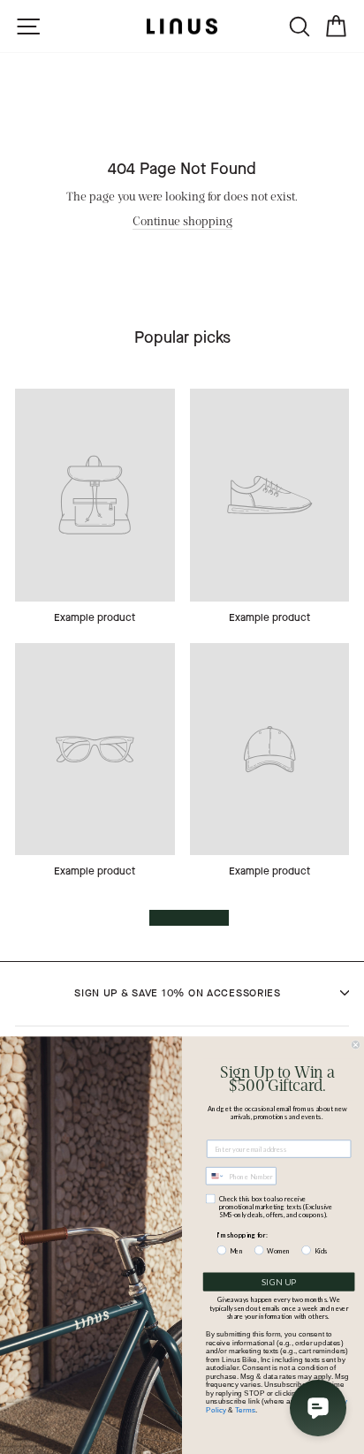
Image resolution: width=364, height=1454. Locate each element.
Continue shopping (182, 220)
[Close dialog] (355, 1044)
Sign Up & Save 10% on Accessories (177, 993)
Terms (245, 1410)
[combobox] (215, 1176)
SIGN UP (279, 1281)
